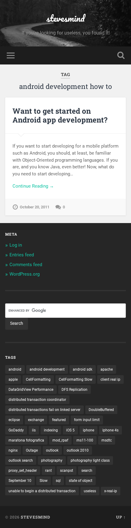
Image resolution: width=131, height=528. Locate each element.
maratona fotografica (26, 440)
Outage (32, 450)
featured (59, 420)
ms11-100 (84, 440)
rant (48, 470)
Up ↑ (121, 517)
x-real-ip (110, 491)
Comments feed (25, 264)
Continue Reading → (33, 186)
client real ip (110, 379)
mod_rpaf (60, 440)
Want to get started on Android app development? (60, 115)
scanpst (66, 470)
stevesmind (65, 18)
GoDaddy (16, 430)
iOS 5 (70, 430)
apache (107, 369)
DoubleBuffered (101, 410)
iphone (88, 430)
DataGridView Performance (31, 389)
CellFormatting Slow (75, 379)
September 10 (20, 481)
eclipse (14, 420)
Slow (44, 481)
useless (90, 491)
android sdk (82, 369)
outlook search (21, 460)
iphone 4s (110, 430)
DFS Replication (74, 389)
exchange (36, 420)
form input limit (87, 420)
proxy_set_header (23, 470)
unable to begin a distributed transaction (42, 491)
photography (51, 460)
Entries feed (21, 255)
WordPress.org (24, 274)
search (86, 470)
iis (34, 430)
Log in (15, 245)
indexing (51, 430)
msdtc (106, 440)
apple (13, 379)
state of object (80, 481)
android (15, 369)
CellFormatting (38, 379)
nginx (13, 450)
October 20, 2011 (34, 207)
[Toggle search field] (121, 55)
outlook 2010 (78, 450)
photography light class (90, 460)
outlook (52, 450)
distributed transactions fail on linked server (44, 410)
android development (47, 369)
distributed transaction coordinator (37, 400)
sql (58, 481)
